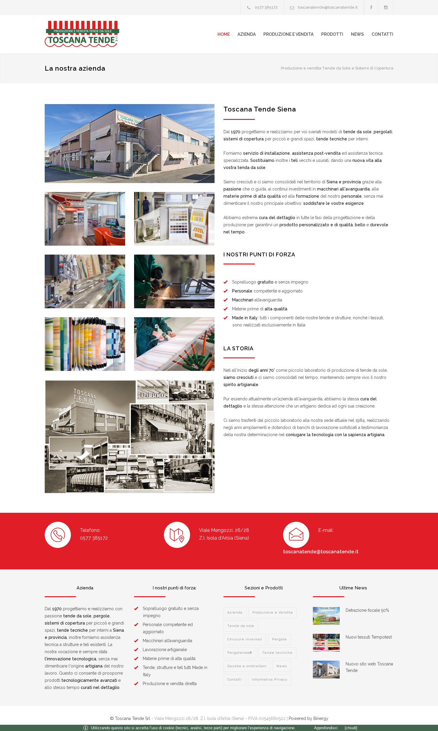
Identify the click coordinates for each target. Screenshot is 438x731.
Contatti (382, 34)
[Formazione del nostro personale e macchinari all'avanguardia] (85, 281)
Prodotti (332, 34)
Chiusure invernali (244, 639)
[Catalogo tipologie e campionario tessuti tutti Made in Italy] (174, 219)
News (357, 34)
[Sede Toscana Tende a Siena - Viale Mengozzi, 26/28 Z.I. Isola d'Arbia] (130, 143)
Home (224, 34)
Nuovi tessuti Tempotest (369, 637)
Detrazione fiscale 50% (367, 610)
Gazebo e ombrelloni (247, 666)
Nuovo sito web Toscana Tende (369, 667)
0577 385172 (266, 7)
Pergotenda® (239, 653)
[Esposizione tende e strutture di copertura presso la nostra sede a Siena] (85, 219)
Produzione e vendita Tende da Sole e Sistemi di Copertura (337, 68)
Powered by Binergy (308, 718)
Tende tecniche (277, 653)
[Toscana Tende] (100, 34)
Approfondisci (326, 728)
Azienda (246, 34)
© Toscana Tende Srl (130, 718)
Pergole (279, 639)
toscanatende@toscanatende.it (328, 7)
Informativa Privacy (270, 680)
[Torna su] (421, 714)
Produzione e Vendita (288, 34)
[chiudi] (351, 728)
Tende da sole (240, 626)
